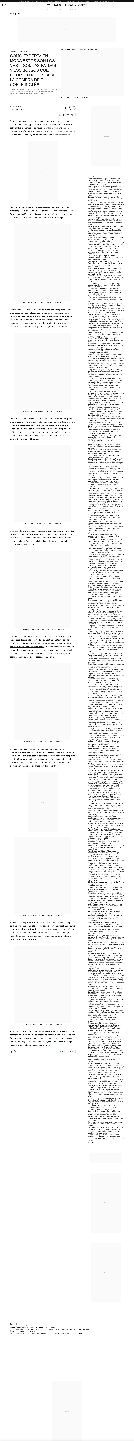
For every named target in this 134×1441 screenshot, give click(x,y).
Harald (28, 1)
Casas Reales (74, 9)
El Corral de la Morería (106, 1)
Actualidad (60, 9)
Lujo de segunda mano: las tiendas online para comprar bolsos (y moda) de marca (41, 1333)
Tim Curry (86, 1)
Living (66, 9)
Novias (54, 9)
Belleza (48, 9)
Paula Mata (17, 107)
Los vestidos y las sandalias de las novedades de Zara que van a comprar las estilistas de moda (46, 1329)
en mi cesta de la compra (42, 207)
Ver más (91, 1142)
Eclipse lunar (58, 1)
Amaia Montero (94, 1)
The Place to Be (89, 9)
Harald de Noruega (77, 1)
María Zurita (35, 1)
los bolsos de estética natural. (51, 926)
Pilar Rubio (50, 1)
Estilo (12, 14)
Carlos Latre (43, 1)
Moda (41, 9)
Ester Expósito (67, 1)
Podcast (81, 9)
